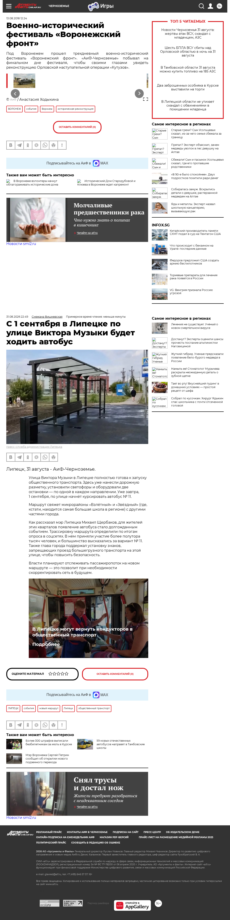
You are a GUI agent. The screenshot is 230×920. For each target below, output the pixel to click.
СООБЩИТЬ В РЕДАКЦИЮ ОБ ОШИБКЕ (95, 842)
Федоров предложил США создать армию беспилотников (194, 262)
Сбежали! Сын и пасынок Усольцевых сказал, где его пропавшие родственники (197, 163)
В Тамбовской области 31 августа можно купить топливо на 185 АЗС (188, 69)
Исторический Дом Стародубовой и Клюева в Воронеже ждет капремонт (106, 182)
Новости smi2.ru (21, 244)
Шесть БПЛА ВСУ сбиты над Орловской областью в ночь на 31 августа (188, 51)
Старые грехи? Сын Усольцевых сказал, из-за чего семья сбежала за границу (196, 133)
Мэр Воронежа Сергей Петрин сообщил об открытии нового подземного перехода (47, 758)
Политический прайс (51, 842)
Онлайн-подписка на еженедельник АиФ (65, 837)
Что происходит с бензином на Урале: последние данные (191, 247)
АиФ (13, 99)
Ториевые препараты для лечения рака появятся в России (193, 277)
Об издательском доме (182, 832)
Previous (15, 93)
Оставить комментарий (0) (77, 127)
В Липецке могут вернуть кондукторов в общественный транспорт (82, 632)
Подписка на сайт (125, 832)
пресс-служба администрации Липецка (34, 446)
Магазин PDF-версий (114, 837)
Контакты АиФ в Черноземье (87, 832)
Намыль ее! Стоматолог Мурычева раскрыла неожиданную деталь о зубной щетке (195, 372)
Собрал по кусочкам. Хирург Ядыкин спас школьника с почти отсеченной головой (197, 402)
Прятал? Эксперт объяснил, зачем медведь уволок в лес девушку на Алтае (195, 148)
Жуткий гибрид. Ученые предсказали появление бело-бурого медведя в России (197, 357)
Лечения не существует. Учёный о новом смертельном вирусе (194, 326)
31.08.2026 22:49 (17, 316)
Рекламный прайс (49, 832)
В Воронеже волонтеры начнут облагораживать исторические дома (32, 182)
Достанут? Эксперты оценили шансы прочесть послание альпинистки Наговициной (197, 342)
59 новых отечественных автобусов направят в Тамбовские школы (121, 744)
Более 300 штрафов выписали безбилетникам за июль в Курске (49, 742)
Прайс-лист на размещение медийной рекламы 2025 (176, 837)
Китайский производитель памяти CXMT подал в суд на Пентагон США (195, 232)
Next (139, 93)
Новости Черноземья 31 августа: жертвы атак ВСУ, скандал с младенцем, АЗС (187, 33)
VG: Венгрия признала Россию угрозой (191, 291)
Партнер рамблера (98, 903)
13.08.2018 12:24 (16, 18)
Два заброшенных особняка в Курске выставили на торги (188, 87)
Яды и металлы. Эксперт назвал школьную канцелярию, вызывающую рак (193, 207)
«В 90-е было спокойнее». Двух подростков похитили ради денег (195, 176)
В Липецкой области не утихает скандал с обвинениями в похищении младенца (187, 105)
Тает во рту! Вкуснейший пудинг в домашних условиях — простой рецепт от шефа (195, 387)
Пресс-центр (152, 832)
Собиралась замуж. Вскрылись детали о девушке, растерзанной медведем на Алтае (194, 193)
